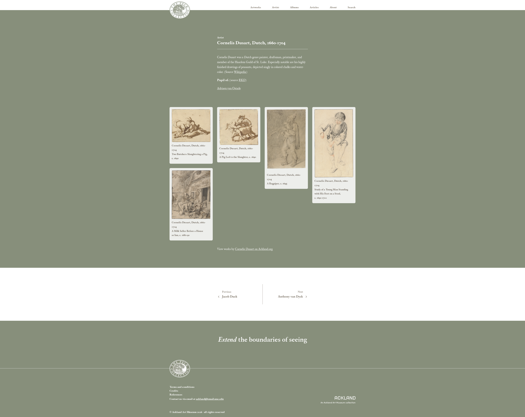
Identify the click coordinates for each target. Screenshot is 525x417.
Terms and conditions (182, 387)
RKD (242, 80)
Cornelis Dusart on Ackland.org (254, 249)
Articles (314, 7)
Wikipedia (240, 72)
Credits (174, 391)
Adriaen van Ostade (229, 88)
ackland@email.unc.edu (210, 399)
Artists (275, 7)
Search (351, 7)
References (176, 394)
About (333, 7)
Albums (294, 7)
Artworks (255, 7)
